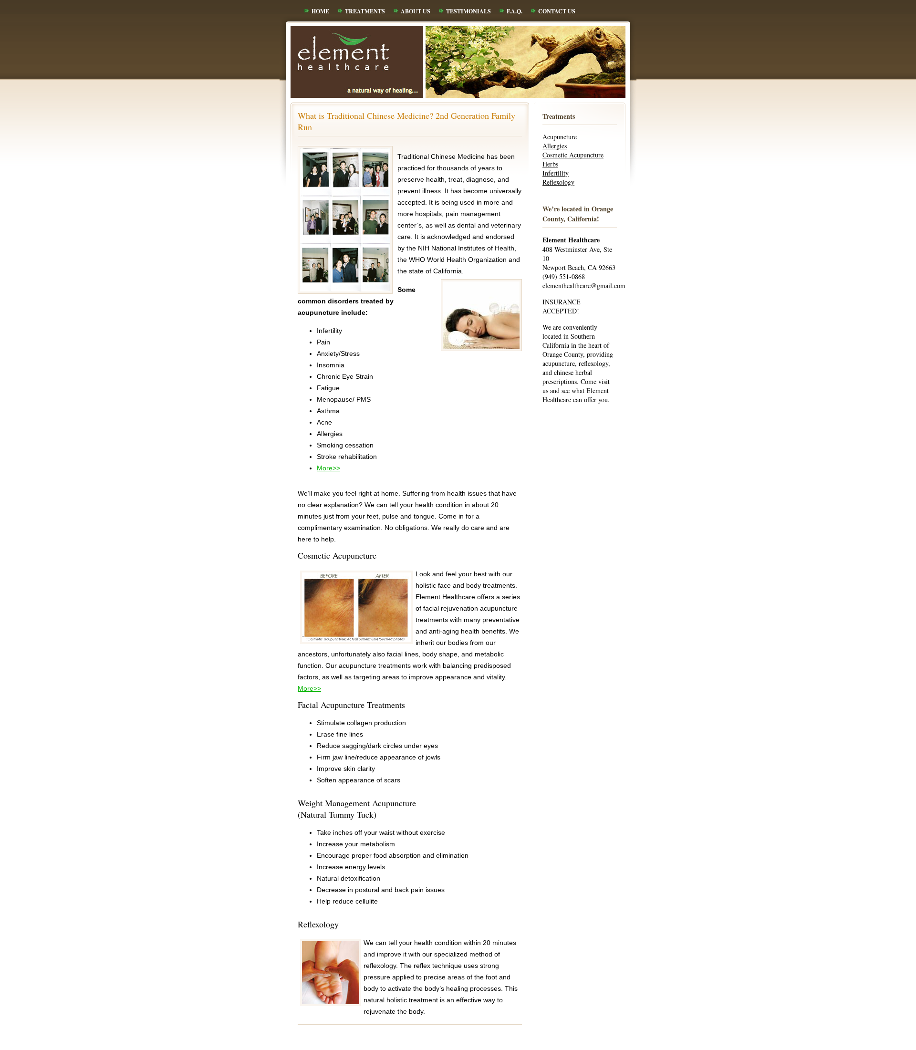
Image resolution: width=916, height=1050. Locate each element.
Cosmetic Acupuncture (573, 154)
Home (320, 11)
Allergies (554, 145)
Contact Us (556, 11)
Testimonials (468, 11)
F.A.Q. (514, 11)
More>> (328, 468)
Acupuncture (559, 136)
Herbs (550, 163)
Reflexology (558, 182)
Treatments (365, 11)
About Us (415, 11)
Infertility (555, 172)
